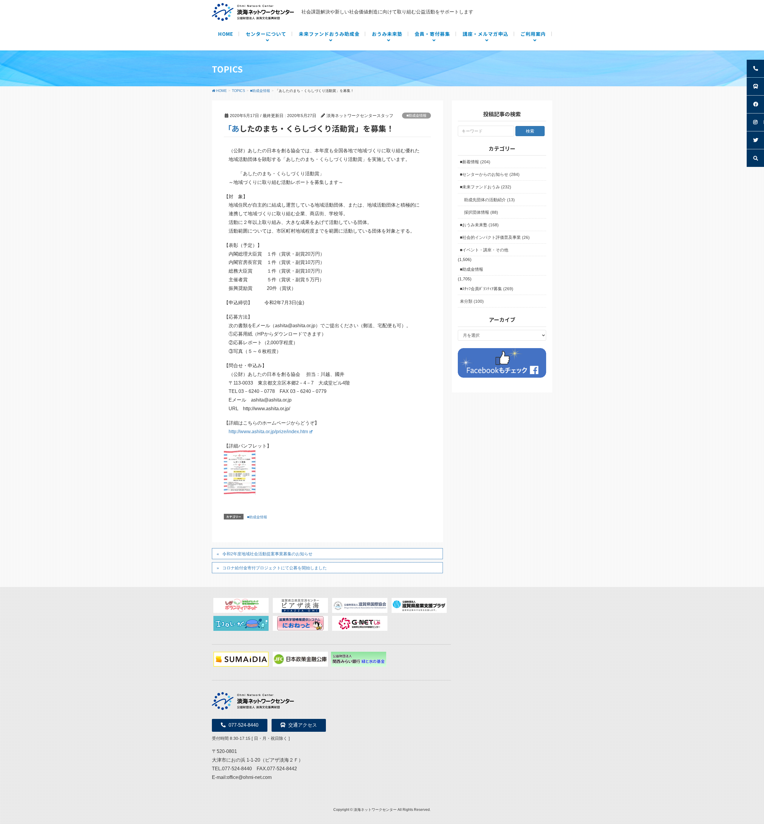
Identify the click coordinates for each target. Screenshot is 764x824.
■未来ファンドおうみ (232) (485, 187)
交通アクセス (302, 725)
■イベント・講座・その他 (484, 249)
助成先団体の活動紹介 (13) (489, 199)
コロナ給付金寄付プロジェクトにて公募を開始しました (274, 567)
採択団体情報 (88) (481, 212)
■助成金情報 (416, 115)
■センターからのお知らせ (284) (490, 174)
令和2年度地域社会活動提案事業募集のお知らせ (267, 553)
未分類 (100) (472, 301)
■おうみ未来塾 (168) (479, 224)
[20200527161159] (239, 472)
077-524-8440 (243, 725)
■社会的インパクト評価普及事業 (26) (495, 237)
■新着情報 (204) (475, 161)
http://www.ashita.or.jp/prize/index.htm (268, 431)
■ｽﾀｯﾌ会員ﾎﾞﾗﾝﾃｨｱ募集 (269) (486, 288)
